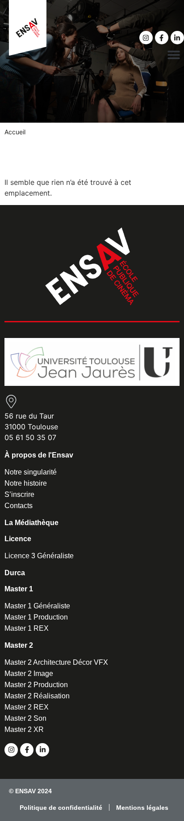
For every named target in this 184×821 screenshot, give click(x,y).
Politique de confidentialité (61, 807)
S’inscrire (19, 494)
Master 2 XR (24, 729)
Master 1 (18, 589)
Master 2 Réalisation (37, 696)
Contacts (18, 505)
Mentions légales (142, 807)
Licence (17, 539)
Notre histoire (25, 483)
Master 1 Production (36, 617)
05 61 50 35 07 (30, 437)
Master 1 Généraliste (37, 606)
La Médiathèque (31, 522)
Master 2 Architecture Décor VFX (56, 662)
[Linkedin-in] (177, 37)
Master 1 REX (26, 628)
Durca (14, 573)
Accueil (14, 132)
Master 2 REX (26, 707)
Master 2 (18, 645)
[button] (174, 54)
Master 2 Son (25, 718)
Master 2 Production (36, 684)
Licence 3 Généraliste (39, 556)
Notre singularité (30, 472)
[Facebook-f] (161, 37)
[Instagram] (146, 37)
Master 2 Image (28, 673)
